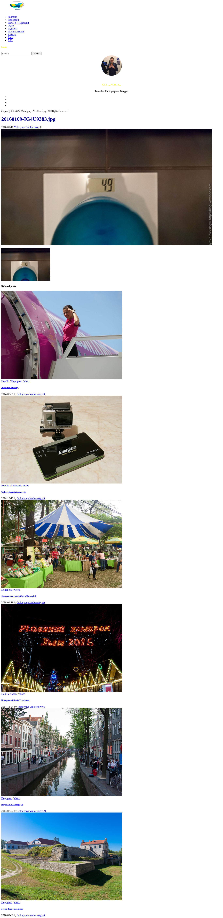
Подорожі (13, 19)
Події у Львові (16, 31)
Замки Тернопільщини (12, 909)
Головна (12, 16)
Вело (10, 37)
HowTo (5, 381)
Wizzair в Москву (9, 387)
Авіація (12, 34)
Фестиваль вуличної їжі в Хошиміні (18, 596)
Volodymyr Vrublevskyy (27, 127)
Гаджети (12, 28)
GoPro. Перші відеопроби (13, 492)
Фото (11, 25)
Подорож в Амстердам (12, 804)
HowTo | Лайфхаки (18, 22)
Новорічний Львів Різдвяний (15, 700)
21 (44, 811)
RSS (10, 40)
